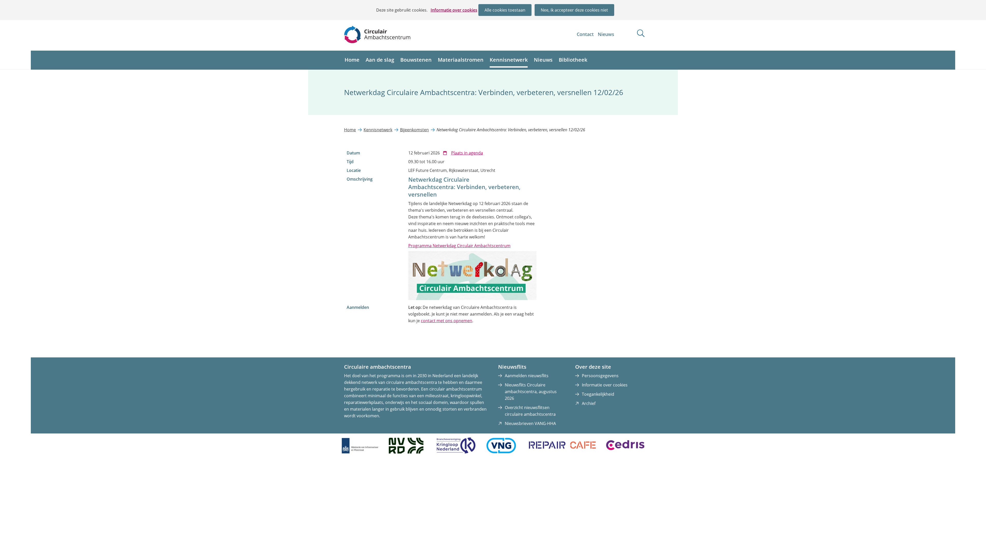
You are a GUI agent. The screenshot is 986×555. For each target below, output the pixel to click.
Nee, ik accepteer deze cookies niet (574, 10)
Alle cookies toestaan (505, 10)
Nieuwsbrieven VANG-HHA (530, 423)
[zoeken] (640, 33)
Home (352, 59)
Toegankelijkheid (598, 394)
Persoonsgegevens (600, 375)
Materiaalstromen (460, 59)
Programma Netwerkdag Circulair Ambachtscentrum (459, 245)
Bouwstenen (416, 59)
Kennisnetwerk (509, 59)
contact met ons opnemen (446, 320)
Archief (588, 403)
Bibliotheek (573, 59)
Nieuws (606, 34)
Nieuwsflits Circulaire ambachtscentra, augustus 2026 (531, 391)
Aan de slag (380, 59)
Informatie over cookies (454, 10)
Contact (585, 34)
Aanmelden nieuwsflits (526, 375)
